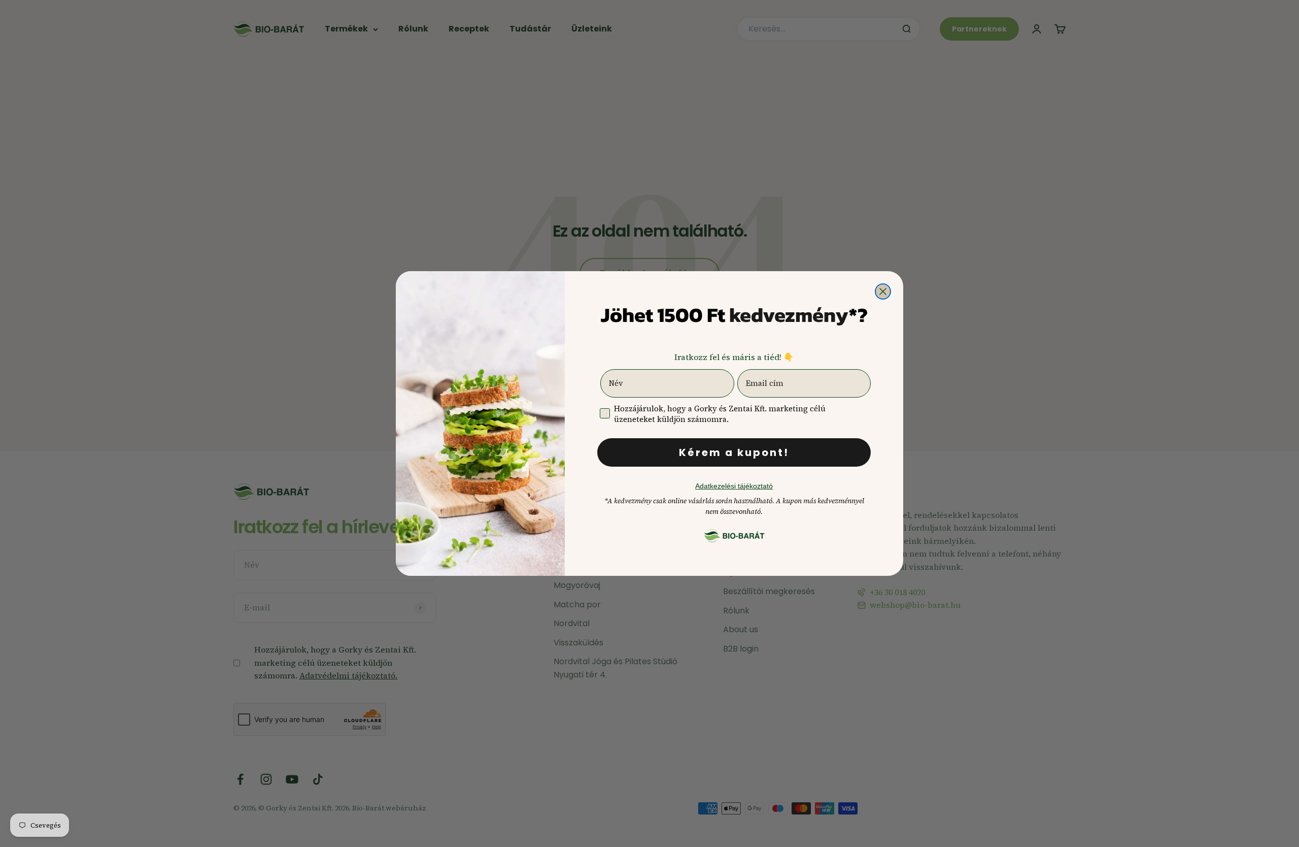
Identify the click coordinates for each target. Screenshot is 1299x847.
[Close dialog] (883, 291)
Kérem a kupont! (734, 452)
